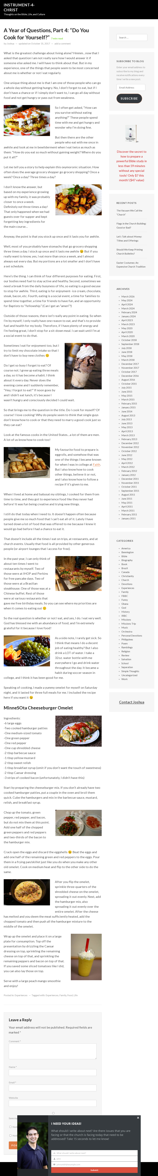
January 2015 (128, 407)
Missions (126, 619)
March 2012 (128, 466)
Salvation (126, 659)
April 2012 (127, 462)
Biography (127, 560)
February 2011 (129, 514)
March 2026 (128, 296)
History (125, 611)
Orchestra (126, 631)
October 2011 (129, 486)
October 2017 (129, 371)
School (125, 663)
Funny (124, 599)
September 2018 (130, 343)
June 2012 (126, 455)
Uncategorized (129, 675)
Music (124, 627)
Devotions (126, 583)
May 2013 (126, 427)
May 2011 (126, 502)
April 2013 (127, 431)
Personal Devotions (131, 635)
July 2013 (126, 419)
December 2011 (130, 478)
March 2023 (128, 324)
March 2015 (128, 399)
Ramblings (127, 647)
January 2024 (128, 316)
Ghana (124, 603)
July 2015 (126, 387)
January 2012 (128, 474)
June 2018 (126, 351)
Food (70, 995)
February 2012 (129, 470)
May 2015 (126, 395)
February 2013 (129, 439)
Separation (127, 667)
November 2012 (130, 446)
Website (13, 1097)
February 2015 (129, 403)
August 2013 (128, 415)
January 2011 (128, 518)
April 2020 (127, 332)
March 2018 (128, 359)
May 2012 (126, 458)
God (123, 607)
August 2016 (128, 379)
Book (124, 564)
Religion (125, 651)
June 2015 (126, 391)
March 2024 (128, 308)
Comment (15, 1041)
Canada (125, 571)
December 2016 (130, 375)
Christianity (127, 576)
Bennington (127, 552)
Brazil (124, 568)
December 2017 (130, 363)
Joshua (10, 43)
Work (124, 679)
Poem (124, 643)
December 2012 (130, 443)
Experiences (21, 995)
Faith (96, 464)
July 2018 (126, 348)
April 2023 (127, 320)
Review (125, 655)
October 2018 (129, 339)
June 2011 (126, 498)
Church (125, 579)
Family (62, 995)
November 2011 (130, 482)
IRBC (124, 615)
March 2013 (128, 435)
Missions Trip (128, 623)
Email (12, 1082)
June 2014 (126, 411)
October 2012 (129, 451)
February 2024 (129, 312)
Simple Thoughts (130, 671)
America (125, 548)
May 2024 (126, 300)
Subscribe (129, 98)
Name (13, 1066)
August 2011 (128, 494)
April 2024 (127, 304)
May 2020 (126, 328)
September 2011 (130, 490)
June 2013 (126, 423)
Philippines (127, 639)
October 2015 (129, 383)
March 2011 (128, 510)
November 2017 (130, 367)
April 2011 (127, 506)
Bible (124, 556)
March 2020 (128, 336)
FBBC (124, 595)
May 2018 (126, 355)
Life (76, 995)
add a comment (62, 43)
